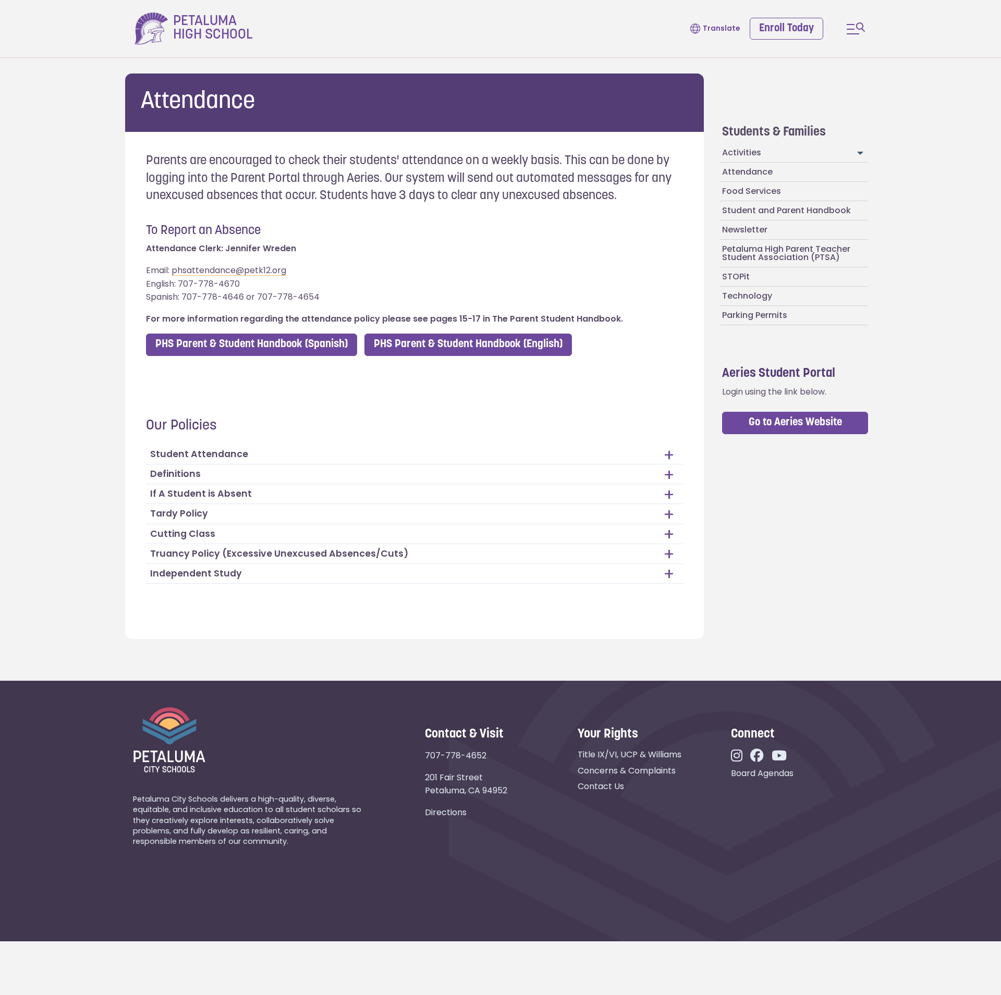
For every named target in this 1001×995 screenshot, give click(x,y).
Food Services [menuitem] (751, 191)
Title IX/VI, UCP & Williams (629, 754)
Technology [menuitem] (747, 296)
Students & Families (774, 132)
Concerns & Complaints (627, 771)
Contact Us (601, 786)
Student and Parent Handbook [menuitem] (786, 210)
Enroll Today (786, 28)
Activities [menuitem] (741, 152)
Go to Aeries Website (795, 422)
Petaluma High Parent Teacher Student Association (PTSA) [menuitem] (786, 253)
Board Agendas (762, 773)
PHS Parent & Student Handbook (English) (468, 344)
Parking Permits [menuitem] (754, 315)
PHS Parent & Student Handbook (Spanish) (251, 344)
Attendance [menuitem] (747, 172)
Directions (446, 812)
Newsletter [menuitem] (744, 230)
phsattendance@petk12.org (229, 270)
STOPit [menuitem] (736, 276)
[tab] (414, 454)
